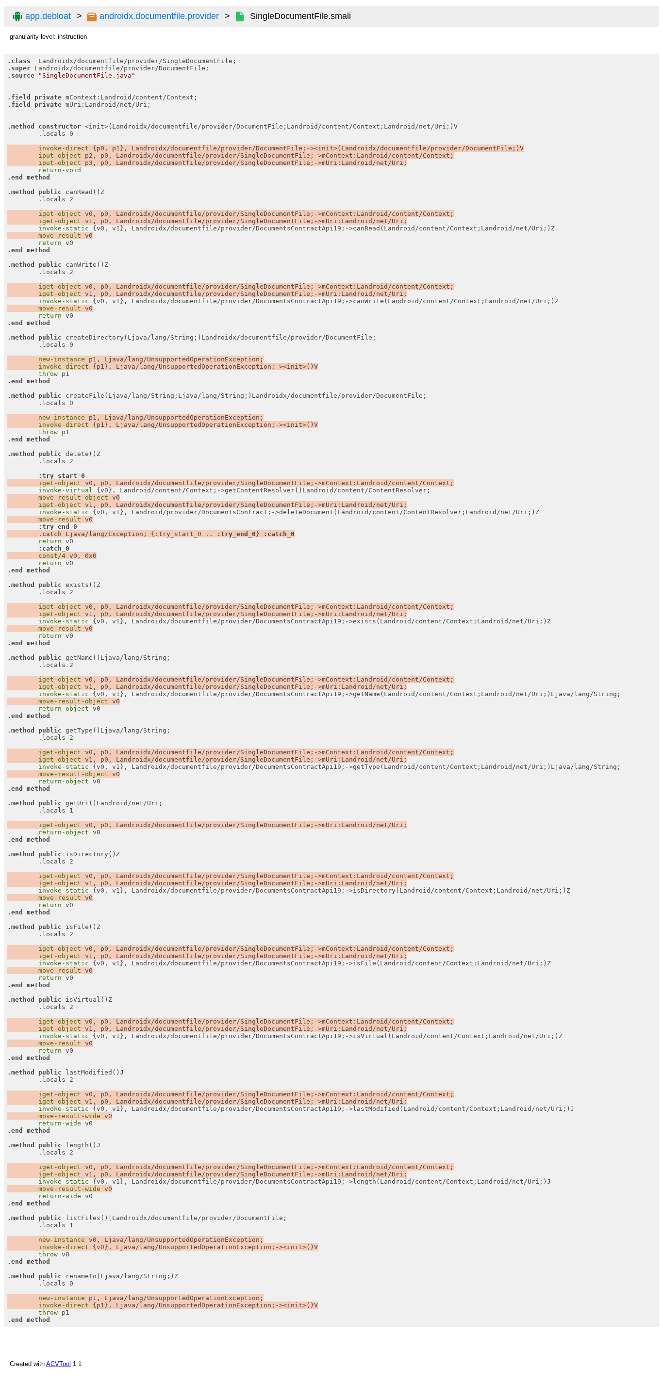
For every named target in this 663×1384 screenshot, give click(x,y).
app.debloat (48, 16)
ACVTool (58, 1364)
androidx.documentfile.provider (159, 16)
